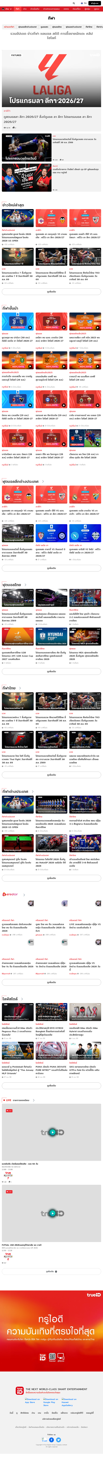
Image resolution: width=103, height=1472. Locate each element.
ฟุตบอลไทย (57, 26)
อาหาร (66, 8)
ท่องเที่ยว (77, 8)
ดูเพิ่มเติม (51, 291)
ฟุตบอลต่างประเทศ (74, 26)
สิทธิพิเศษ (24, 1412)
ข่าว (25, 8)
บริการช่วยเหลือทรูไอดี (51, 1419)
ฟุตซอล (5, 545)
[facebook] (51, 1439)
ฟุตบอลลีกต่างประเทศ (27, 26)
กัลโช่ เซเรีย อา (42, 545)
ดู (16, 1412)
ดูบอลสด (44, 26)
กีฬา (17, 8)
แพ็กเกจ (64, 1412)
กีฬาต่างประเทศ (8, 230)
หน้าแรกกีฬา (9, 26)
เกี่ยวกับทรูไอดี (20, 1427)
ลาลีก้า (38, 230)
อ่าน (7, 8)
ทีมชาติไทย (73, 610)
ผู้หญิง (87, 8)
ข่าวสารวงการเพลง (51, 8)
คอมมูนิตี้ (90, 1412)
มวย (4, 268)
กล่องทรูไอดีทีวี (77, 1412)
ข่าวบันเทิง (35, 8)
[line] (44, 1439)
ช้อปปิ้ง (55, 1412)
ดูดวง (96, 8)
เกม (39, 1412)
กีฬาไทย (89, 26)
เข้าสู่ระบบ (94, 3)
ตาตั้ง (46, 1412)
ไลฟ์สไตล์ (10, 999)
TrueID (7, 3)
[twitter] (58, 1439)
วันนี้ (11, 1412)
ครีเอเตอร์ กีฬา (8, 920)
